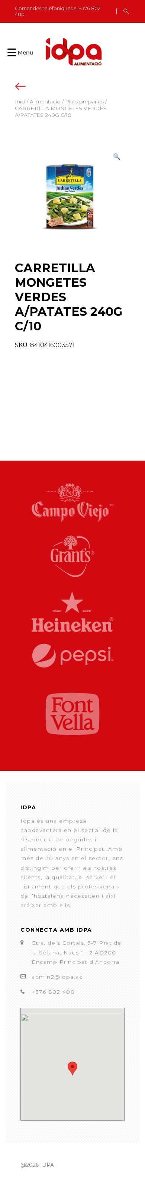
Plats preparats (84, 101)
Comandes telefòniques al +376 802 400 (57, 11)
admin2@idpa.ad (57, 976)
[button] (116, 156)
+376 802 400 (53, 991)
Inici (20, 101)
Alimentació (45, 101)
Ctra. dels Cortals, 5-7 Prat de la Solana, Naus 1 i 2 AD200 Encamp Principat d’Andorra (77, 952)
